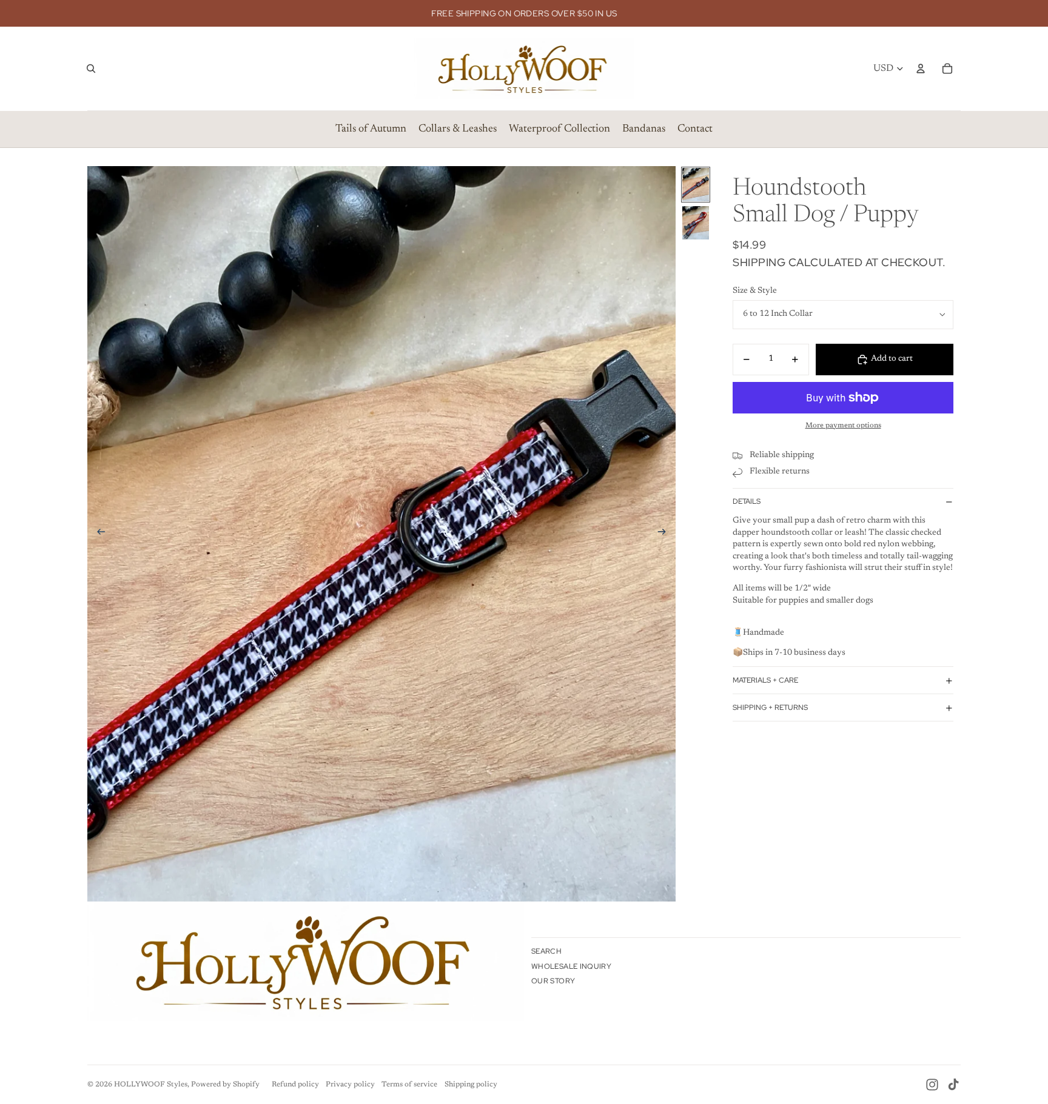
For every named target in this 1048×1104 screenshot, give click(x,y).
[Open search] (91, 68)
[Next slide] (666, 534)
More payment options (843, 425)
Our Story (553, 981)
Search (546, 951)
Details (747, 502)
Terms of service (409, 1084)
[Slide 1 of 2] (695, 184)
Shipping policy (471, 1084)
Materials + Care (765, 680)
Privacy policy (350, 1084)
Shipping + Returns (770, 707)
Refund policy (295, 1084)
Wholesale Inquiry (571, 966)
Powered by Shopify (225, 1084)
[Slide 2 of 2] (695, 222)
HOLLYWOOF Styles (150, 1084)
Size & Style (755, 291)
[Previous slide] (97, 534)
